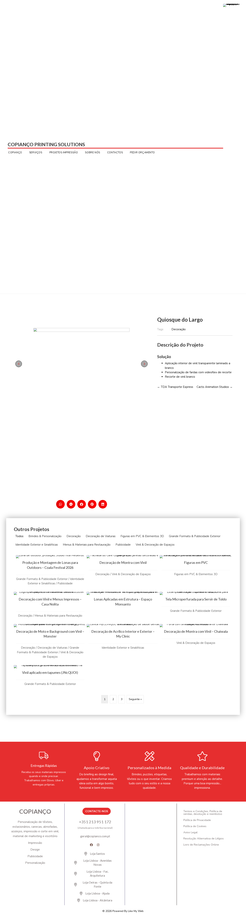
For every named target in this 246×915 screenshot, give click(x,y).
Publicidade (123, 545)
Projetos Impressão (63, 152)
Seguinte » (135, 699)
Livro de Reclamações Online (201, 844)
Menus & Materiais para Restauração (87, 545)
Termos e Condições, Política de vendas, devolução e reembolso (202, 812)
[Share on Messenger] (71, 504)
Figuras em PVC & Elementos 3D (142, 536)
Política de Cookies (194, 826)
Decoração (73, 536)
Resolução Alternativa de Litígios (203, 838)
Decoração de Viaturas (101, 536)
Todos (19, 536)
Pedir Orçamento (142, 152)
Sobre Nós (92, 152)
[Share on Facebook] (81, 504)
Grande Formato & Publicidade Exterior (194, 536)
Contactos (115, 152)
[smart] (81, 364)
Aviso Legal (190, 832)
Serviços (35, 152)
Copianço (15, 152)
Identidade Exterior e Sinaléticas (36, 545)
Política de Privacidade (197, 820)
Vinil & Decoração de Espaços (155, 545)
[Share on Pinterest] (92, 504)
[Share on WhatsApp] (60, 504)
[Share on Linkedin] (102, 504)
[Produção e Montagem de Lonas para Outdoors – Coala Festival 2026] (50, 573)
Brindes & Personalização (45, 536)
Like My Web (136, 911)
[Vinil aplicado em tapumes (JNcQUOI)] (50, 678)
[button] (18, 364)
